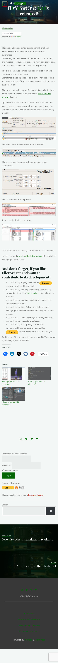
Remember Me (11, 470)
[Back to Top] (47, 652)
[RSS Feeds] (20, 438)
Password (6, 465)
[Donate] (45, 283)
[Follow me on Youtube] (37, 438)
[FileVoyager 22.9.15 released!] (39, 373)
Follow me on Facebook (29, 619)
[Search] (50, 511)
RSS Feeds (29, 613)
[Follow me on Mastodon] (31, 438)
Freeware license (35, 495)
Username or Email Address (14, 454)
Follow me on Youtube (29, 631)
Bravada (28, 640)
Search (5, 505)
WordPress (40, 640)
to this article (33, 293)
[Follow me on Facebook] (26, 438)
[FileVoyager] (5, 4)
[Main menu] (53, 4)
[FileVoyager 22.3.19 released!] (13, 393)
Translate (18, 36)
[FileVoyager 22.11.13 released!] (13, 373)
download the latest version (29, 256)
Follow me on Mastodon (29, 625)
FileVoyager (17, 3)
